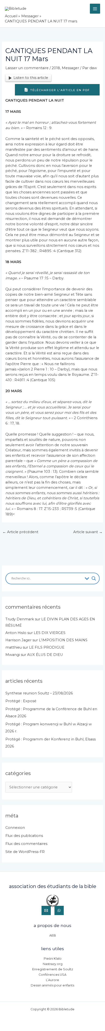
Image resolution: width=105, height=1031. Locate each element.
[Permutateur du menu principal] (95, 9)
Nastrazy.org (53, 964)
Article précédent (20, 532)
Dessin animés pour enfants (52, 985)
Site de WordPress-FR (25, 852)
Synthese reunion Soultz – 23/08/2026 (39, 693)
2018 (56, 68)
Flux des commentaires (26, 844)
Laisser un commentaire (27, 68)
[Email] (46, 910)
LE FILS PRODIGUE (46, 647)
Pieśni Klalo (53, 958)
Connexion (15, 827)
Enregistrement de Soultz (52, 969)
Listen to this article (30, 78)
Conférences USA (52, 974)
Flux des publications (24, 835)
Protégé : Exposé (20, 701)
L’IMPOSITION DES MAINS (63, 640)
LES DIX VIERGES (49, 633)
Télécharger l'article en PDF (59, 90)
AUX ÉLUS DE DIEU (45, 655)
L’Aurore (52, 980)
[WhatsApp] (59, 910)
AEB (52, 935)
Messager (70, 68)
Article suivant (88, 532)
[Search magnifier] (93, 578)
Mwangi (12, 655)
